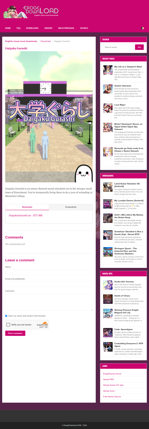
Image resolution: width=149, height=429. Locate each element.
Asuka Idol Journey (124, 281)
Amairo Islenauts (122, 86)
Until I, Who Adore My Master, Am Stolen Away (128, 216)
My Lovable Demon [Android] (128, 200)
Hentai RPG (108, 379)
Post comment (15, 333)
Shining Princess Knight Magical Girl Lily (126, 311)
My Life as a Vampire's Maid (128, 66)
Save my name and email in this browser (27, 316)
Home (8, 28)
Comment (9, 291)
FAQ (18, 28)
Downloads (32, 28)
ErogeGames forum (112, 374)
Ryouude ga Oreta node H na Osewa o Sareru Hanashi (128, 149)
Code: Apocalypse (123, 329)
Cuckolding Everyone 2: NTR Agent (128, 344)
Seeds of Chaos (122, 296)
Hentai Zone (109, 391)
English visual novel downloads (21, 41)
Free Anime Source (112, 396)
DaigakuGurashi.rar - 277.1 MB (25, 215)
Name (8, 267)
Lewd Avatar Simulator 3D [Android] (127, 184)
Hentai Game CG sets (113, 385)
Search (84, 28)
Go (139, 47)
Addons (48, 28)
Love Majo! (119, 105)
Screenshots (70, 207)
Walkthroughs (66, 28)
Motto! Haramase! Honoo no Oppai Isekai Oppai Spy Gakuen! (128, 126)
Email (15, 279)
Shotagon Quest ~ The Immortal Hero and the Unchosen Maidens (125, 251)
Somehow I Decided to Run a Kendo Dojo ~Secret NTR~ (128, 232)
